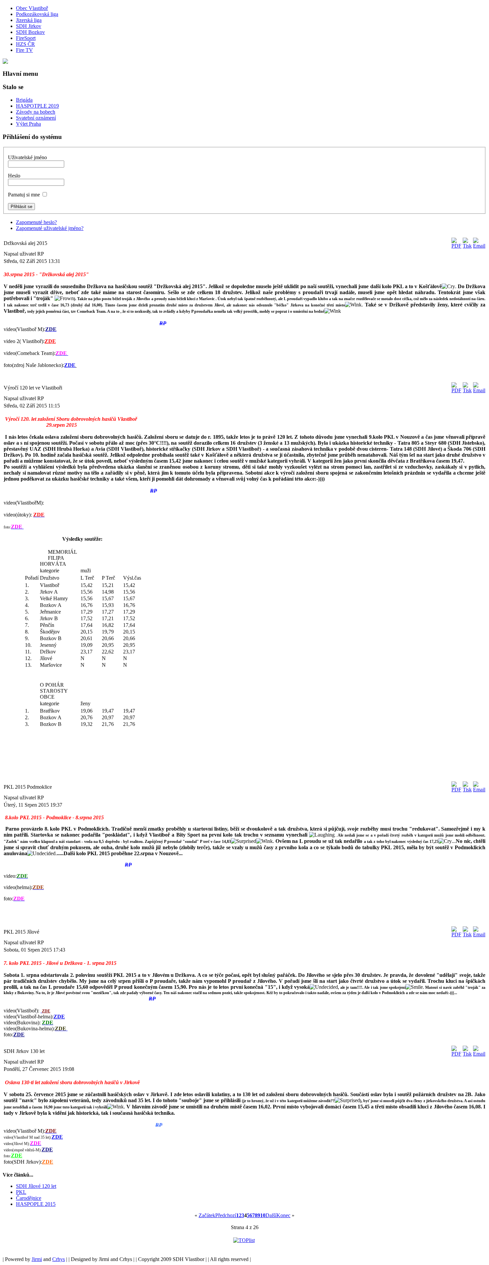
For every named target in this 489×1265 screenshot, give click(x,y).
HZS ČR (25, 44)
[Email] (479, 246)
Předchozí (225, 1215)
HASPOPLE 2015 (36, 1204)
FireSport (26, 38)
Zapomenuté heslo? (36, 222)
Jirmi (37, 1259)
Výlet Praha (28, 124)
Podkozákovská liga (37, 14)
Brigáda (24, 100)
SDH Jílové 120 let (36, 1186)
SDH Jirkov (28, 26)
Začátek (207, 1215)
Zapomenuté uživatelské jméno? (49, 228)
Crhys (58, 1259)
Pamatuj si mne (24, 194)
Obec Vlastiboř (32, 8)
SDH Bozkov (30, 32)
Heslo (14, 175)
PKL (21, 1192)
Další (270, 1215)
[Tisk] (467, 246)
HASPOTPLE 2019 (37, 106)
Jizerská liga (29, 20)
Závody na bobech (35, 112)
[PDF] (456, 246)
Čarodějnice (28, 1198)
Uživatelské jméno (27, 157)
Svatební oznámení (36, 118)
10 (262, 1215)
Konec (283, 1215)
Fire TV (24, 50)
